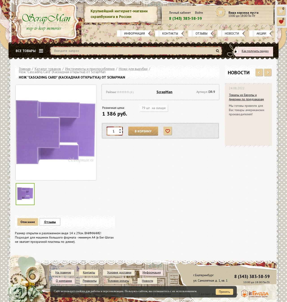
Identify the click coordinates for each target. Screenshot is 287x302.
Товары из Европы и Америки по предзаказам (246, 97)
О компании (64, 281)
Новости (232, 33)
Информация (134, 33)
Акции (261, 33)
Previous (259, 73)
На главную (63, 272)
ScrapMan (164, 92)
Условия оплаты (118, 281)
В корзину (143, 131)
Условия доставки (119, 272)
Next (268, 73)
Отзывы (201, 33)
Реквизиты (90, 281)
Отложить (167, 131)
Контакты (170, 33)
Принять (224, 291)
